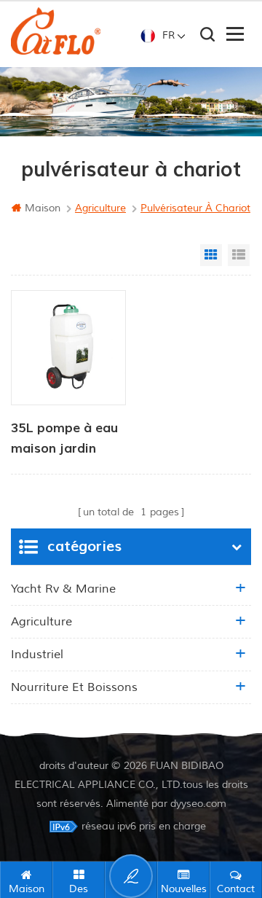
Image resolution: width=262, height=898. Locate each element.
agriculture (41, 621)
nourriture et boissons (74, 687)
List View (239, 255)
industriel (37, 654)
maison (42, 208)
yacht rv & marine (63, 589)
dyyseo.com (198, 803)
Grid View (211, 255)
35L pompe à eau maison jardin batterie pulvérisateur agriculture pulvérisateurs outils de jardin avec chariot (64, 439)
